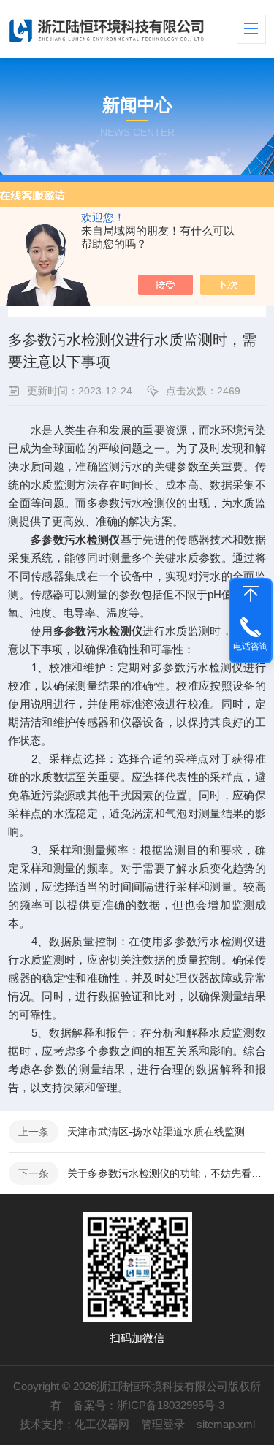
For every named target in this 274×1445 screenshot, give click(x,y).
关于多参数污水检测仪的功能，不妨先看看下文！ (166, 1173)
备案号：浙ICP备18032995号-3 (148, 1405)
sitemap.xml (226, 1424)
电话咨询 (250, 646)
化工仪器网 (102, 1424)
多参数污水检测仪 (98, 631)
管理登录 (163, 1424)
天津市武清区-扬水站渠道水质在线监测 (156, 1131)
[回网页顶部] (250, 594)
